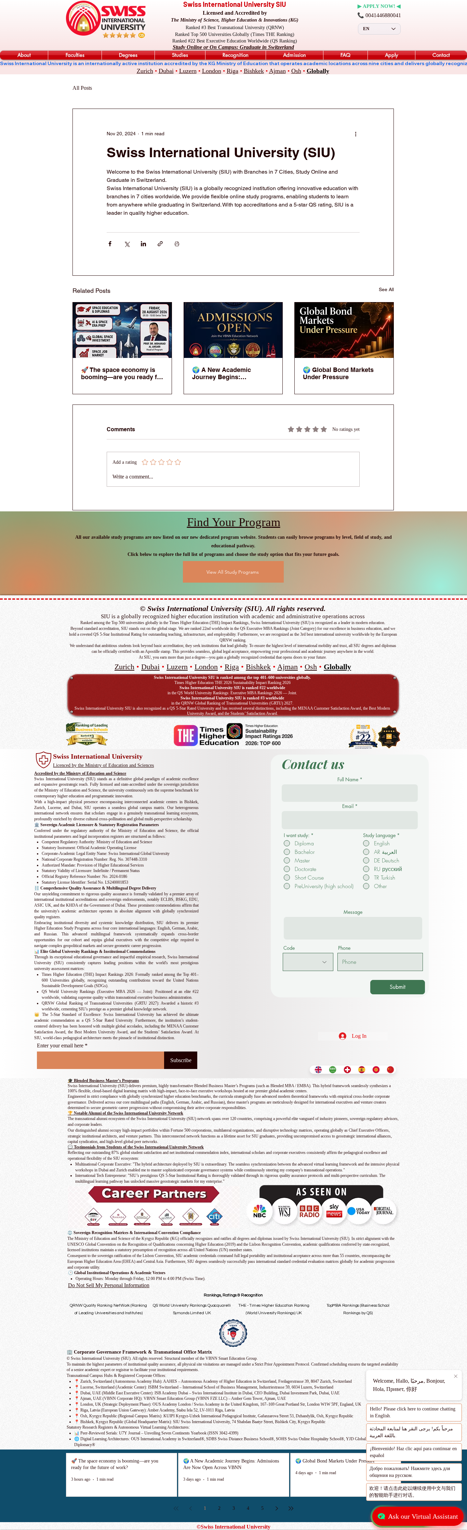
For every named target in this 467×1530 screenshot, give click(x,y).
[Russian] (374, 1070)
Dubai (166, 70)
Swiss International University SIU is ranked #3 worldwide (232, 698)
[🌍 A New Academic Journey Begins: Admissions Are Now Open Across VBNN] (233, 330)
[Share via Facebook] (110, 243)
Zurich (145, 70)
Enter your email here (60, 1045)
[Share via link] (160, 243)
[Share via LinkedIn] (143, 243)
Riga (232, 70)
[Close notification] (455, 1376)
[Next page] (276, 1508)
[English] (317, 1070)
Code (289, 948)
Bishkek (254, 70)
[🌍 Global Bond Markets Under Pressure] (344, 330)
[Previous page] (190, 1508)
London (211, 70)
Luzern (188, 70)
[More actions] (355, 133)
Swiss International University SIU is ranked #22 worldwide (232, 687)
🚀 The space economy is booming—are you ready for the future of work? (122, 373)
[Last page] (291, 1508)
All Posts (82, 88)
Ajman (277, 70)
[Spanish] (360, 1070)
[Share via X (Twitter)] (126, 243)
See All (386, 289)
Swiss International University (98, 756)
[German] (345, 1070)
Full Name (347, 779)
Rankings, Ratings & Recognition (233, 1295)
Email (347, 806)
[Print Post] (177, 243)
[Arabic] (331, 1070)
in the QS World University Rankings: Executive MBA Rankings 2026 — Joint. (232, 693)
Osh (296, 70)
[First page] (176, 1508)
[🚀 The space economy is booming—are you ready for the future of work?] (122, 330)
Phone (344, 948)
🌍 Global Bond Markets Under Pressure (338, 373)
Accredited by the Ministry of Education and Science (80, 773)
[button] (24, 55)
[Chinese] (389, 1070)
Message (353, 912)
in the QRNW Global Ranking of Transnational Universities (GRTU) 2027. (232, 703)
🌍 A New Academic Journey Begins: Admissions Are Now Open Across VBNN (231, 373)
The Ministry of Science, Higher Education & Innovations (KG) (234, 20)
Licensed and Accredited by (235, 13)
